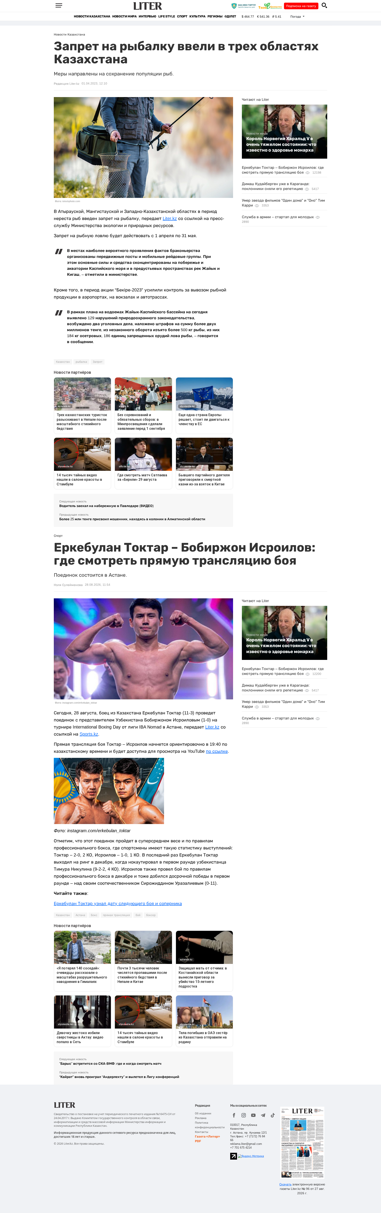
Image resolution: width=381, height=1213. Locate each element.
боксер (151, 915)
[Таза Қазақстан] (271, 6)
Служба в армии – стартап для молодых (278, 217)
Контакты (201, 1132)
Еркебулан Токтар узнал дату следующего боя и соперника (118, 903)
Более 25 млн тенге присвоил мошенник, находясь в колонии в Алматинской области (132, 519)
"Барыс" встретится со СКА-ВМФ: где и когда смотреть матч (110, 1063)
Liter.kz (170, 218)
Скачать (285, 1184)
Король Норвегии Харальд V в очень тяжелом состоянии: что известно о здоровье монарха (281, 144)
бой (138, 915)
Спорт (182, 16)
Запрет (97, 361)
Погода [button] (296, 16)
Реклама (200, 1118)
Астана (80, 915)
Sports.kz (89, 734)
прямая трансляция (116, 915)
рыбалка (81, 361)
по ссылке (217, 751)
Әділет (230, 16)
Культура (197, 16)
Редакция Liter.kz (66, 83)
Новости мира (124, 16)
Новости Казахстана (92, 16)
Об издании (203, 1113)
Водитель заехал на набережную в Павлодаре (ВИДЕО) (106, 506)
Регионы (214, 16)
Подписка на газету (301, 6)
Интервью (147, 16)
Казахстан (63, 361)
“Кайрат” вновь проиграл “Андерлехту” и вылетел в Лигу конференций (119, 1077)
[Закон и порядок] (244, 6)
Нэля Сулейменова (68, 585)
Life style (166, 16)
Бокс (94, 915)
